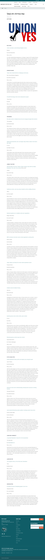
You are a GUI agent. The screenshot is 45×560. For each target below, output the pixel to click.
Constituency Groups (24, 4)
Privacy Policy (3, 552)
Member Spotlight (17, 6)
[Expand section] (27, 2)
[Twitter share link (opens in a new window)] (7, 19)
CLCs (28, 6)
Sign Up (41, 527)
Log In (11, 552)
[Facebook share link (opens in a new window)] (9, 19)
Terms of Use (8, 552)
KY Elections (24, 2)
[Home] (2, 8)
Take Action (35, 2)
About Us (15, 2)
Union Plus (42, 0)
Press (36, 4)
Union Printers (16, 4)
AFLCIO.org (37, 0)
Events (30, 2)
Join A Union (24, 6)
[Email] (10, 19)
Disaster (31, 4)
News (20, 2)
